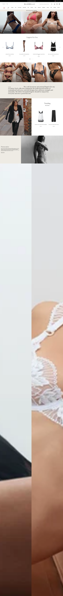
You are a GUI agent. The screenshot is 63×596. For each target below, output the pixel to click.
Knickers (32, 7)
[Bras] (39, 72)
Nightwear (43, 7)
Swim (35, 7)
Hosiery (48, 7)
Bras (28, 7)
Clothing (55, 7)
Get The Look (47, 105)
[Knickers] (55, 72)
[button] (49, 0)
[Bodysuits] (24, 72)
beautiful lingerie (28, 92)
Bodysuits (39, 7)
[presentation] (3, 47)
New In (8, 8)
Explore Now (2, 152)
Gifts (51, 7)
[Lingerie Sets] (8, 72)
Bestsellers (24, 7)
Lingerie (12, 7)
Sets (15, 7)
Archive (58, 7)
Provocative (19, 7)
